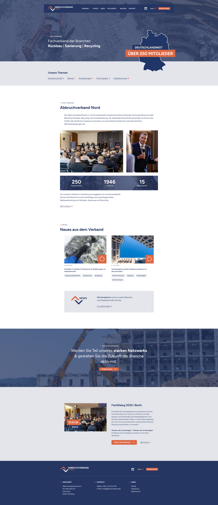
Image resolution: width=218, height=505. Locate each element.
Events (95, 8)
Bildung (123, 8)
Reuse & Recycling (118, 275)
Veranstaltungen (85, 78)
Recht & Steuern (118, 280)
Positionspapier (102, 78)
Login (152, 8)
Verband (85, 8)
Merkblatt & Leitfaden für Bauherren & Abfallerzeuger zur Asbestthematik (85, 270)
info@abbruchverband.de (111, 489)
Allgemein (130, 275)
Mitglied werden (164, 8)
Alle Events (144, 442)
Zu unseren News (103, 306)
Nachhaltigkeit (141, 275)
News (103, 8)
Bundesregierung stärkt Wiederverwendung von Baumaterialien (129, 270)
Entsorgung (98, 275)
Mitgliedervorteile (120, 78)
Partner (133, 486)
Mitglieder (111, 8)
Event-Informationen (122, 442)
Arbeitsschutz (87, 275)
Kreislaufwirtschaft (55, 78)
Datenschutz (135, 491)
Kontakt (132, 8)
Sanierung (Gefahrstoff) (72, 275)
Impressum (135, 489)
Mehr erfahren (65, 206)
